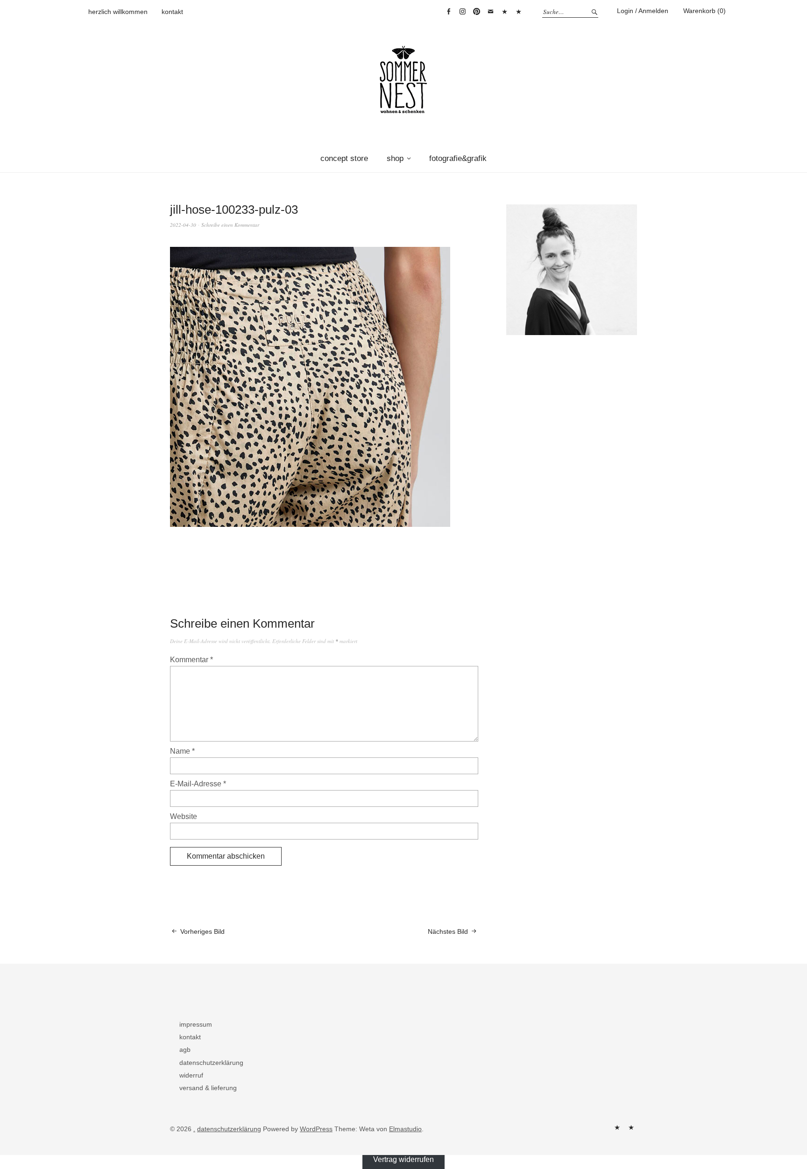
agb (185, 1049)
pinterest (476, 12)
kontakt (172, 11)
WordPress (316, 1129)
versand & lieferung (208, 1088)
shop (395, 158)
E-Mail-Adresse (198, 784)
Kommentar (191, 660)
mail (490, 12)
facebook (448, 12)
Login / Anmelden (642, 10)
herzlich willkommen (118, 11)
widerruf (191, 1075)
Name (182, 751)
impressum (195, 1024)
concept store (344, 158)
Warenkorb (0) (704, 10)
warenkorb (504, 12)
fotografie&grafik (458, 158)
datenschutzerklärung (211, 1062)
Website (183, 816)
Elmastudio (405, 1129)
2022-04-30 (183, 224)
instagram (462, 12)
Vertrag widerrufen (518, 12)
